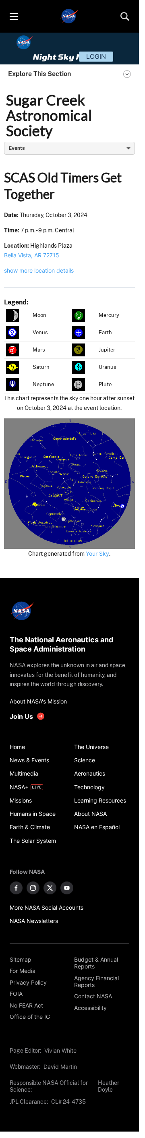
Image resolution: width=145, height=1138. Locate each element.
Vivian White (60, 1050)
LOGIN (96, 56)
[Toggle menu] (13, 16)
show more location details (39, 270)
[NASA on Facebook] (16, 887)
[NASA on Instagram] (33, 887)
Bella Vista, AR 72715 (31, 255)
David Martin (60, 1066)
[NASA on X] (50, 887)
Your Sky (97, 553)
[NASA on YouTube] (66, 887)
